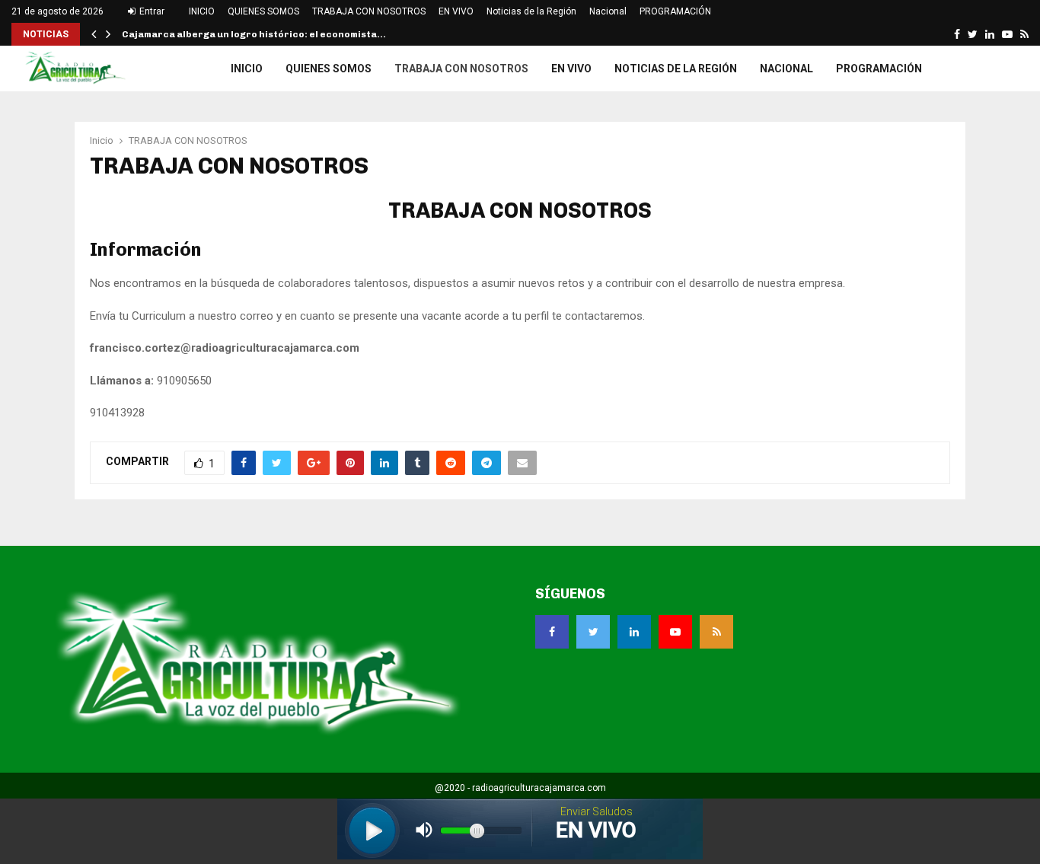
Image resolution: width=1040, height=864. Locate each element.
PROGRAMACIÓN (675, 11)
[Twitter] (593, 632)
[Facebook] (552, 632)
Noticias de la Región (531, 11)
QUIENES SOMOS (263, 11)
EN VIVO (456, 11)
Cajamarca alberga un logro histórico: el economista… (254, 34)
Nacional (608, 11)
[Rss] (716, 632)
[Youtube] (675, 632)
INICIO (202, 11)
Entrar (150, 11)
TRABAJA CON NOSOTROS (369, 11)
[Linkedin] (634, 632)
